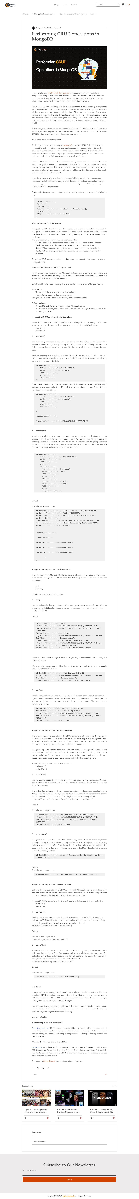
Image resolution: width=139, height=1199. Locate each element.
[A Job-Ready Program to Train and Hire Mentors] (36, 1098)
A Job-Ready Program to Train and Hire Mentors (35, 1111)
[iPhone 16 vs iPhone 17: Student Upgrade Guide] (69, 1098)
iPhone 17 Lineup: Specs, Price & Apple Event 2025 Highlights (102, 1111)
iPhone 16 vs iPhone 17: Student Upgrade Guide (68, 1111)
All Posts (25, 14)
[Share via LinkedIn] (43, 1068)
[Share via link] (48, 1068)
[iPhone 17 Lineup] (102, 1098)
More (93, 14)
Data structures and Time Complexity (73, 14)
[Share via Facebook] (33, 1068)
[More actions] (106, 28)
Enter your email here (29, 1170)
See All (115, 1086)
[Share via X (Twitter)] (38, 1068)
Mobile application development (44, 14)
